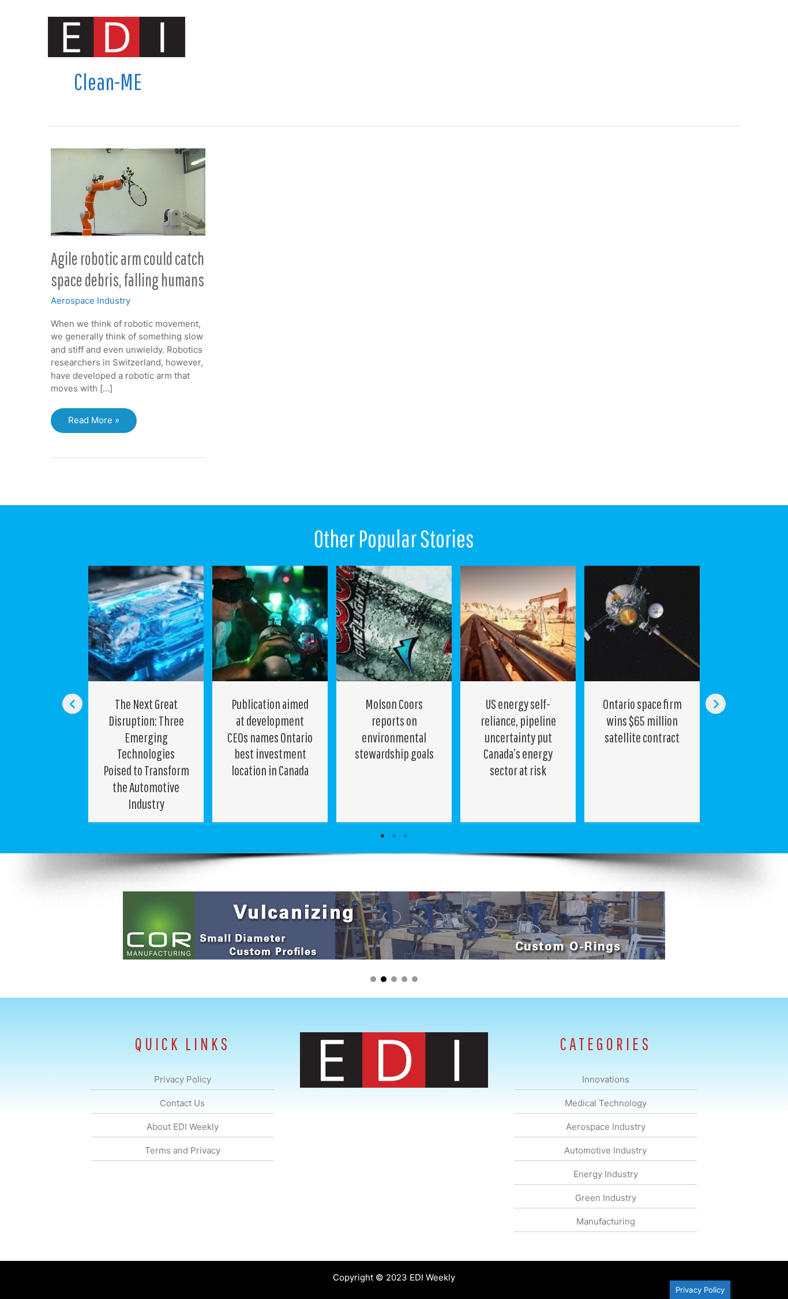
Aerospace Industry (90, 300)
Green (520, 37)
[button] (722, 36)
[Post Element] (146, 694)
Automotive (423, 37)
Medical (312, 37)
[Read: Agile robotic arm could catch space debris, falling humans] (128, 190)
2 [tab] (394, 836)
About (633, 37)
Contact (679, 37)
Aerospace (364, 37)
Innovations (258, 37)
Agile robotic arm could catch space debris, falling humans (127, 269)
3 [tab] (405, 836)
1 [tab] (382, 836)
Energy (477, 37)
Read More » (93, 423)
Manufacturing (577, 37)
